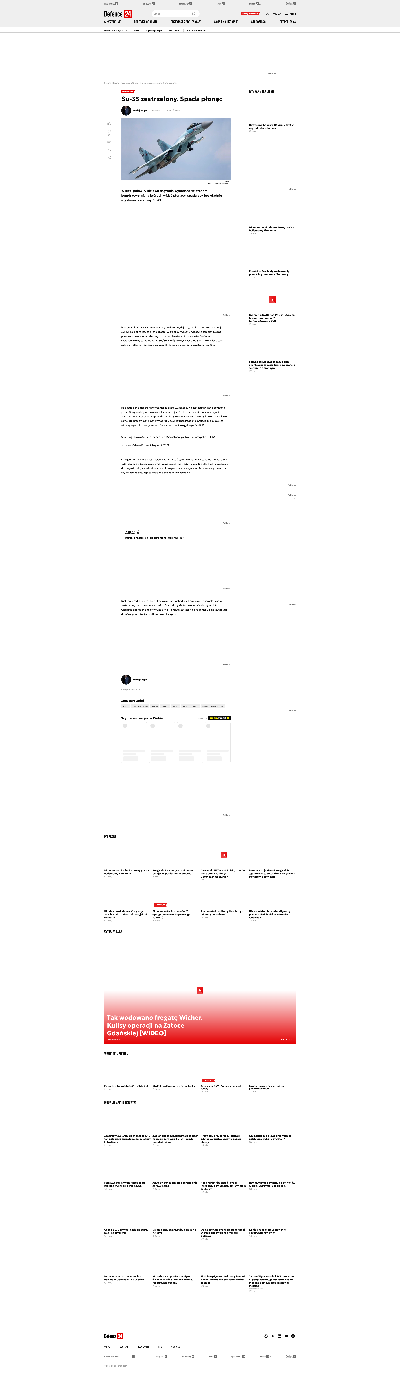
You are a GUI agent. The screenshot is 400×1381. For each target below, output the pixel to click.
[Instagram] (293, 1336)
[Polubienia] (109, 124)
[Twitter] (273, 1336)
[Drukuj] (109, 142)
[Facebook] (266, 1336)
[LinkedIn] (279, 1336)
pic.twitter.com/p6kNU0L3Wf (198, 437)
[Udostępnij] (109, 158)
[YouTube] (286, 1336)
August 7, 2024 (160, 445)
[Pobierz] (109, 150)
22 (109, 135)
